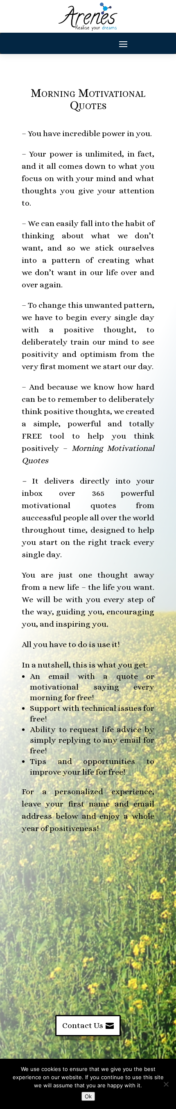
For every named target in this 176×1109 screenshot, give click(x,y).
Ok (88, 1096)
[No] (166, 1084)
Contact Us (82, 1025)
